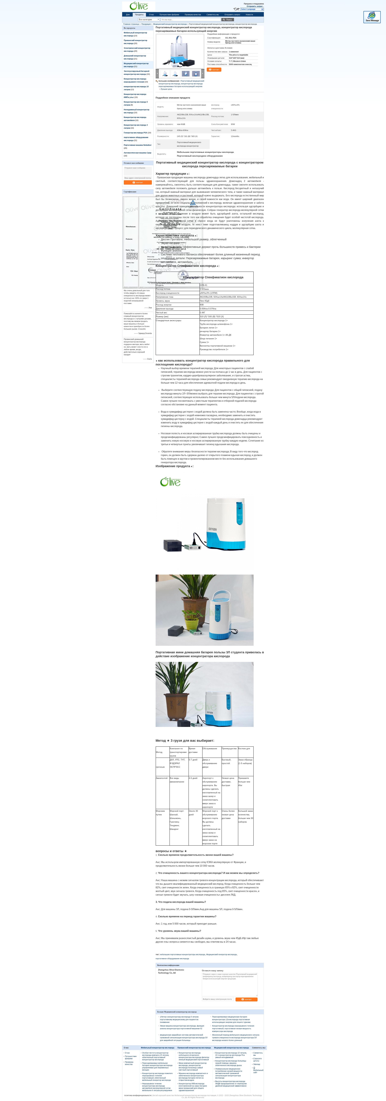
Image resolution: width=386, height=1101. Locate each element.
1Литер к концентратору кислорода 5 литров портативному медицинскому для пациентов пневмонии (179, 1019)
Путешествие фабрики (169, 15)
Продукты (139, 15)
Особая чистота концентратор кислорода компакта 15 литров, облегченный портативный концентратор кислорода (155, 1056)
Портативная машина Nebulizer (138, 145)
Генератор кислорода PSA (135, 133)
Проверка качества (193, 15)
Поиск (229, 20)
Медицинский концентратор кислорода (170, 24)
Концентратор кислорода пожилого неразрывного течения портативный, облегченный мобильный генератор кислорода (157, 1076)
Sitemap (256, 1064)
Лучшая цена (166, 89)
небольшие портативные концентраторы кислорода (182, 954)
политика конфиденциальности (137, 1095)
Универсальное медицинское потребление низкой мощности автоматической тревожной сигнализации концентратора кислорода (228, 1073)
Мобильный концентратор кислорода (157, 1048)
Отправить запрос (255, 6)
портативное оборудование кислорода (172, 959)
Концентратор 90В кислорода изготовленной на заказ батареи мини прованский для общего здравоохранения (193, 1087)
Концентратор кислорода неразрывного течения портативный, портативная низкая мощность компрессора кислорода (233, 1028)
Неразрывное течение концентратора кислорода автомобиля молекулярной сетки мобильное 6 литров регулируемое (157, 1087)
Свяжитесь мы (213, 15)
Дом (128, 15)
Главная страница (131, 24)
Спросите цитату (257, 1060)
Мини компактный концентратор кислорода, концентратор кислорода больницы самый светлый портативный (193, 1066)
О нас (151, 15)
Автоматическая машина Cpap (137, 153)
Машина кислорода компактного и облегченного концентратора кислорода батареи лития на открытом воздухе (193, 1076)
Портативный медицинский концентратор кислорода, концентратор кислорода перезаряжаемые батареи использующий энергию (181, 83)
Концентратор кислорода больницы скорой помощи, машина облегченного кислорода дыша (230, 1063)
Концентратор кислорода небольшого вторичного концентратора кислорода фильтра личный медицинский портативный (194, 1056)
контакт (139, 182)
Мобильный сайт (258, 1071)
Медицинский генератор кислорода (221, 954)
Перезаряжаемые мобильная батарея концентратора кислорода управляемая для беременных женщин (157, 1066)
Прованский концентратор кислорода (194, 1048)
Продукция (146, 24)
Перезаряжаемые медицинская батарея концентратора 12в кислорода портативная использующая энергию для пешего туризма (231, 1019)
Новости (249, 15)
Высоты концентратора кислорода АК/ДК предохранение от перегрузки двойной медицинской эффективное (231, 1083)
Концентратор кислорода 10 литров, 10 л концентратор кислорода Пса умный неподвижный (231, 1055)
